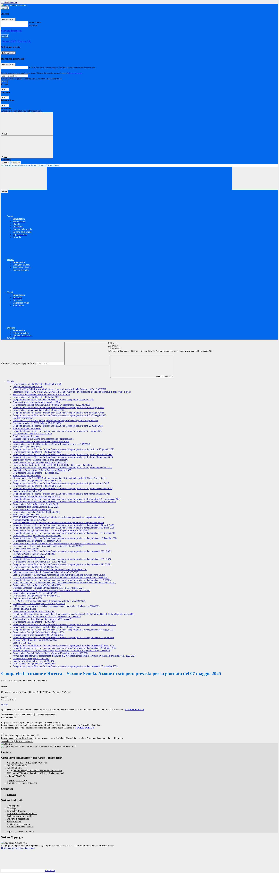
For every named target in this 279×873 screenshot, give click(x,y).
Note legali (12, 808)
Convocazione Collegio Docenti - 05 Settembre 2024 (37, 595)
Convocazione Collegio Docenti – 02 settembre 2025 (37, 480)
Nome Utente (35, 22)
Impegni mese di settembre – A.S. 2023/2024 (33, 661)
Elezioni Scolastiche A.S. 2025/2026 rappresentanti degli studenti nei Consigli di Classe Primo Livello (59, 478)
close (4, 191)
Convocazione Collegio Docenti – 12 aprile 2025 (35, 504)
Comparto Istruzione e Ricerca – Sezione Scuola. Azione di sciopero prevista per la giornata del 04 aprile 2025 (63, 525)
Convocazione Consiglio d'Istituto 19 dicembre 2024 (37, 535)
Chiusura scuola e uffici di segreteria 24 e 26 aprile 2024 (38, 635)
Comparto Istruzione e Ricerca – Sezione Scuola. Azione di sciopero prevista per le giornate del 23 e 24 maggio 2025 (66, 499)
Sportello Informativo (22, 418)
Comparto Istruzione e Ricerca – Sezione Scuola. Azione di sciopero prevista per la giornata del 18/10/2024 (62, 580)
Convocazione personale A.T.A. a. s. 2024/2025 (35, 593)
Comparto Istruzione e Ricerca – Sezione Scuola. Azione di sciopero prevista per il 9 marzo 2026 (57, 431)
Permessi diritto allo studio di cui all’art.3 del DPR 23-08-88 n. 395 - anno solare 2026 (52, 465)
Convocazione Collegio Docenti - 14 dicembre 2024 (37, 541)
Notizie (10, 381)
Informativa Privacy (16, 811)
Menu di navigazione (164, 376)
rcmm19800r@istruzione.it (38, 770)
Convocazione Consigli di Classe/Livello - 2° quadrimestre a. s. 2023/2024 (47, 616)
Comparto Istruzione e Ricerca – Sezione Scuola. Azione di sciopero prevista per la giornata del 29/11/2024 (62, 551)
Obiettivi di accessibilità (18, 819)
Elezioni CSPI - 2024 (22, 642)
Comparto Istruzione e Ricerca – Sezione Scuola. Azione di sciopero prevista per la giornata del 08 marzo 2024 (64, 645)
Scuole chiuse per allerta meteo (27, 428)
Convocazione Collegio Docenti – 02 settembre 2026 (37, 384)
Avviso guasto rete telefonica (26, 548)
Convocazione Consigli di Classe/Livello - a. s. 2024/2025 (39, 561)
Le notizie (114, 348)
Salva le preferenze (24, 741)
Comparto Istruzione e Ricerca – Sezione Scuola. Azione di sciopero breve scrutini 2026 (53, 399)
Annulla (5, 162)
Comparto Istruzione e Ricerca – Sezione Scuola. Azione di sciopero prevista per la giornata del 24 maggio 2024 (64, 624)
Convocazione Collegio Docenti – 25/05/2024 (34, 622)
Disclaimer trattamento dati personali (18, 848)
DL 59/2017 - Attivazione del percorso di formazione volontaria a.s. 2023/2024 (49, 601)
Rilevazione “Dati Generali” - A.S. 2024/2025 (34, 554)
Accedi (5, 8)
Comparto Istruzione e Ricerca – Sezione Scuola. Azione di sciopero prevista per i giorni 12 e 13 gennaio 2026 (63, 449)
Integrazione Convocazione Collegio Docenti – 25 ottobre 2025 (42, 470)
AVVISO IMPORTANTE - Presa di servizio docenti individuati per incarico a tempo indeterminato (58, 517)
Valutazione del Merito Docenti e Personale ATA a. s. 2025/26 (41, 394)
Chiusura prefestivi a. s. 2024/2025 (29, 556)
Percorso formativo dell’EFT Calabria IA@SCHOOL (37, 423)
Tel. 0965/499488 (19, 765)
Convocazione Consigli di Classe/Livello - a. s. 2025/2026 (39, 462)
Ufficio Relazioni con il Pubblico (22, 813)
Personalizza (7, 715)
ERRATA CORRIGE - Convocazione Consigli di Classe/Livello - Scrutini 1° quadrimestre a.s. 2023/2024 (61, 650)
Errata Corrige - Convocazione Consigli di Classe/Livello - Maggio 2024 (46, 627)
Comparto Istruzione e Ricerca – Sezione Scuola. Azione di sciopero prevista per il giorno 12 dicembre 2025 (62, 454)
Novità (113, 345)
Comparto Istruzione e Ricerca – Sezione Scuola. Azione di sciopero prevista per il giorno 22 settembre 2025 (62, 488)
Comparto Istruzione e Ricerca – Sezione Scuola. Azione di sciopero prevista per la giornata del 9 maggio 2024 (64, 629)
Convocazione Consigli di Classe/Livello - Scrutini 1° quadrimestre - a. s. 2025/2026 (51, 444)
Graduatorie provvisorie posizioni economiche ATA (36, 402)
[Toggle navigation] (24, 178)
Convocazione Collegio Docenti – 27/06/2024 (34, 611)
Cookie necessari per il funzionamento (19, 735)
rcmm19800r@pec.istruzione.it (38, 773)
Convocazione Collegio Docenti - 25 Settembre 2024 (37, 585)
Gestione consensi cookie (18, 824)
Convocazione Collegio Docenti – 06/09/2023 (34, 663)
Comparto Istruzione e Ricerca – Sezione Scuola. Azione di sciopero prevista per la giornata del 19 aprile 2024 (63, 637)
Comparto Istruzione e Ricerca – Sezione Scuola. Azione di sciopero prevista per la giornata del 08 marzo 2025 (64, 527)
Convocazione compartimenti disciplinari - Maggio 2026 (39, 410)
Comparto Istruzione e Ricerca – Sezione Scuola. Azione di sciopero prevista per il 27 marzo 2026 (58, 426)
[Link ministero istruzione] (14, 5)
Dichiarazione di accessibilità (20, 816)
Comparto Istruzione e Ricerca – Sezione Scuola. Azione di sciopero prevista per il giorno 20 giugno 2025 (61, 493)
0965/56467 (16, 768)
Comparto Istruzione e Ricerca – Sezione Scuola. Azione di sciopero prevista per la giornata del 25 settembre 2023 (65, 666)
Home (113, 343)
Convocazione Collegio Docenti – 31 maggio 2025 (36, 496)
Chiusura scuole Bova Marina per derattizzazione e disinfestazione (43, 439)
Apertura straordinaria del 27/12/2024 (30, 520)
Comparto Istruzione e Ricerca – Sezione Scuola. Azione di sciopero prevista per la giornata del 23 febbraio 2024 (64, 648)
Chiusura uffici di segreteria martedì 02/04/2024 (35, 640)
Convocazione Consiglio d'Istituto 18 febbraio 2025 (36, 512)
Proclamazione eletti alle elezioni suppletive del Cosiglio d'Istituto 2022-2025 (48, 546)
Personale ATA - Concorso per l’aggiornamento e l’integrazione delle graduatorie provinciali (55, 420)
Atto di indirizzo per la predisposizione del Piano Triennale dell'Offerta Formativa (50, 569)
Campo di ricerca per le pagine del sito (18, 363)
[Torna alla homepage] (139, 165)
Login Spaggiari (75, 73)
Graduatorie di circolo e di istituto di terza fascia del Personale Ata (43, 619)
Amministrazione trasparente (20, 826)
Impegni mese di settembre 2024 (27, 598)
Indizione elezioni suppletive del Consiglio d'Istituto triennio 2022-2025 (45, 572)
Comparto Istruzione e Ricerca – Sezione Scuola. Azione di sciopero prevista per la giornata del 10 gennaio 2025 (64, 533)
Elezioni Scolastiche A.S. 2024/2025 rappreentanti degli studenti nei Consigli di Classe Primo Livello (59, 575)
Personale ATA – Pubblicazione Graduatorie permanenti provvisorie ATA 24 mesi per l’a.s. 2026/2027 (59, 389)
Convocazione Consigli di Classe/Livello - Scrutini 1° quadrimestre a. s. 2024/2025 (51, 530)
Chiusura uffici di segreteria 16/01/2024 (31, 658)
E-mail (32, 67)
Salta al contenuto (9, 2)
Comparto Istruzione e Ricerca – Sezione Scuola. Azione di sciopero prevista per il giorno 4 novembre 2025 (62, 467)
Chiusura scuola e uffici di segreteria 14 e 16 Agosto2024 (39, 603)
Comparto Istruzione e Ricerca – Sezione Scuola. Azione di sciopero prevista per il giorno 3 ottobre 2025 (61, 483)
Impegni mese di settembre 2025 (27, 491)
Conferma (15, 162)
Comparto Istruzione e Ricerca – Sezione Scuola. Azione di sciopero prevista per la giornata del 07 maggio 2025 (64, 501)
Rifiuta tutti (24, 715)
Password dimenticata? (11, 30)
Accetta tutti (45, 715)
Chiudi (5, 89)
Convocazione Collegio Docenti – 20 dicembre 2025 (37, 452)
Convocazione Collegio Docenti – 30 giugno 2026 (36, 397)
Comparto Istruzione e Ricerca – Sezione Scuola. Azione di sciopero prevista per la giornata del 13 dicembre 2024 (65, 538)
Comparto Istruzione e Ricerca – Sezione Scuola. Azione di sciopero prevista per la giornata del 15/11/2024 (62, 559)
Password (33, 25)
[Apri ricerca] (255, 178)
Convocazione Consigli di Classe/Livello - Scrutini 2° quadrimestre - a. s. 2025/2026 (51, 405)
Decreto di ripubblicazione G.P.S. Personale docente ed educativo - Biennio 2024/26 (51, 590)
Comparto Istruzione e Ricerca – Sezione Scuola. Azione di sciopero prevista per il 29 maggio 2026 (58, 407)
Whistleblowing (14, 821)
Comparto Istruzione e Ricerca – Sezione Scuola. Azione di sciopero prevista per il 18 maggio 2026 (58, 412)
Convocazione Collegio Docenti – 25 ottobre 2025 (36, 473)
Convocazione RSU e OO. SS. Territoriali (32, 509)
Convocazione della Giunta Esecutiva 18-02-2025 (36, 507)
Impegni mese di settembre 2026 (27, 386)
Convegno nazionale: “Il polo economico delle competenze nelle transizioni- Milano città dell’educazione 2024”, (64, 582)
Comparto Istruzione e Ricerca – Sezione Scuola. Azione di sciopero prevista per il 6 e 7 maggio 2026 (59, 415)
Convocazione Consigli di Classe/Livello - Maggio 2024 (39, 632)
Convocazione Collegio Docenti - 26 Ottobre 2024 (36, 567)
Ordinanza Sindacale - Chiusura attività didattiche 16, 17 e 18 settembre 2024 (48, 588)
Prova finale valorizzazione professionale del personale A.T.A (41, 441)
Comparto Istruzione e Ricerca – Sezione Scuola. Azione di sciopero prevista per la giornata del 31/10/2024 (62, 564)
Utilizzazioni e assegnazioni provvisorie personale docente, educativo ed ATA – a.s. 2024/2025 (56, 606)
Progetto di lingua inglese (24, 609)
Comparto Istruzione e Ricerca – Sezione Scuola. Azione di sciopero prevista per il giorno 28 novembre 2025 (63, 457)
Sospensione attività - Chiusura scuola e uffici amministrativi (40, 460)
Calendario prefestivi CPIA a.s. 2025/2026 (32, 433)
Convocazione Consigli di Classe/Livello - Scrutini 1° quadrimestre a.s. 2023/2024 (50, 653)
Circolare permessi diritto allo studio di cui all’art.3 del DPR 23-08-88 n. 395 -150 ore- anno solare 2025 (60, 577)
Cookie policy (13, 805)
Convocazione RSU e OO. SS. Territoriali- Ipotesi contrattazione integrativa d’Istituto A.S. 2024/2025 (59, 543)
